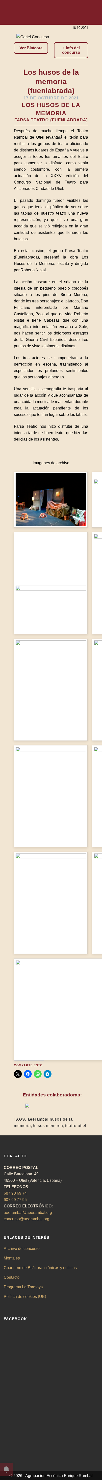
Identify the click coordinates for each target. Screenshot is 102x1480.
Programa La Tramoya (23, 1287)
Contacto (12, 1277)
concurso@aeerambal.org (26, 1219)
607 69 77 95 (15, 1200)
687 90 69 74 (15, 1193)
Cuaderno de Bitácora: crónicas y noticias (40, 1268)
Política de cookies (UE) (25, 1297)
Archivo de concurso (22, 1248)
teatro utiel (75, 1126)
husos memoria (48, 1126)
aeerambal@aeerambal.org (28, 1212)
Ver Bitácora (31, 48)
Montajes (12, 1258)
